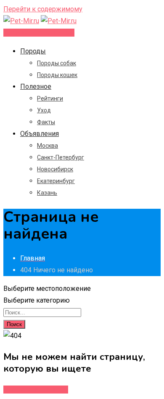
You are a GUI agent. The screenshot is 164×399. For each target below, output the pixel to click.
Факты (46, 122)
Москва (47, 145)
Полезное (35, 86)
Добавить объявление (38, 33)
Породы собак (56, 63)
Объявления (39, 134)
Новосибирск (55, 169)
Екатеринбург (56, 181)
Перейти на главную (35, 390)
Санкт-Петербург (60, 157)
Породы (33, 51)
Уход (44, 110)
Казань (47, 192)
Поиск (14, 324)
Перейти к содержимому (42, 9)
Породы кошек (57, 75)
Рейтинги (50, 98)
